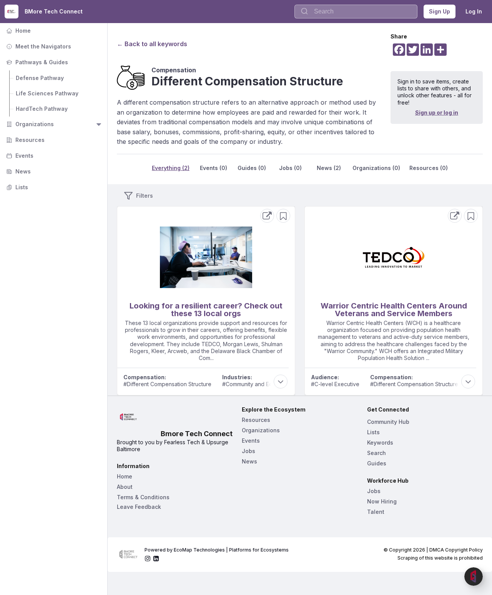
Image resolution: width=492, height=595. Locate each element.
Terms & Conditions (143, 497)
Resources (25, 140)
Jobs (248, 451)
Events (19, 155)
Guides (376, 463)
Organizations (29, 124)
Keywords (380, 442)
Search (376, 453)
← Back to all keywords (152, 44)
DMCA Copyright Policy (456, 550)
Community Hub (388, 421)
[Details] (267, 216)
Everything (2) (170, 168)
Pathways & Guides (36, 62)
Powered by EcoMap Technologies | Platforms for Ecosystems (217, 550)
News (18, 171)
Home (18, 30)
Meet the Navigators (38, 46)
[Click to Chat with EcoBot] (473, 576)
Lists (16, 187)
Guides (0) (252, 168)
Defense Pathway (40, 78)
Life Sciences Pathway (47, 93)
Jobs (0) (290, 168)
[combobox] (355, 11)
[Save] (283, 216)
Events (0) (213, 168)
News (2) (329, 168)
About (125, 486)
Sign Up (439, 11)
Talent (375, 511)
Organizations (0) (376, 168)
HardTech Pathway (42, 108)
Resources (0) (428, 168)
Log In (473, 11)
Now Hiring (382, 501)
